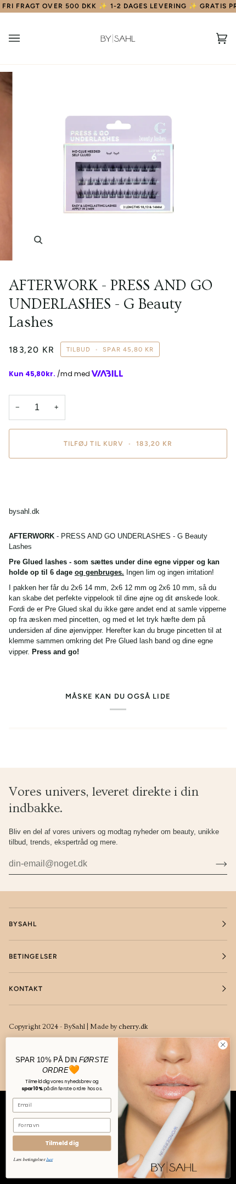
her (49, 1159)
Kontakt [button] (26, 989)
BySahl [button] (23, 924)
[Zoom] (38, 240)
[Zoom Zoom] (118, 166)
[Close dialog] (223, 1045)
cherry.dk (133, 1026)
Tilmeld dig (61, 1143)
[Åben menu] (25, 38)
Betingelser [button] (33, 956)
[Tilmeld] (212, 864)
